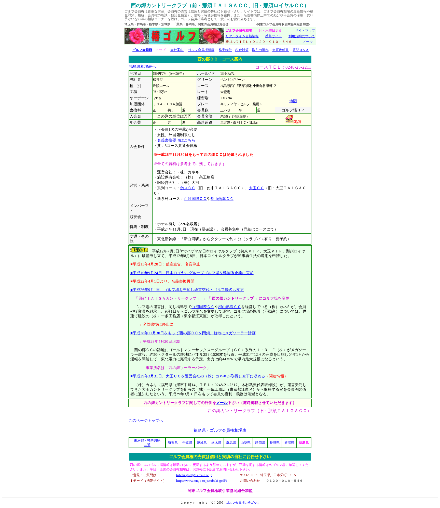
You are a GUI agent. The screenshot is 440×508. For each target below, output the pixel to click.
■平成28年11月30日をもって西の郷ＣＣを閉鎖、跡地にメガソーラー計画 (193, 333)
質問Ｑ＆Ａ (301, 50)
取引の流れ (260, 50)
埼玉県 (173, 442)
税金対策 (242, 50)
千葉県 (187, 442)
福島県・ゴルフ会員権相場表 (220, 430)
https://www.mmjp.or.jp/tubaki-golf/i (201, 480)
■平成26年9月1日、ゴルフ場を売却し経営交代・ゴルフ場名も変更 (187, 289)
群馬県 (231, 442)
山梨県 (246, 442)
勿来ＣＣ (187, 188)
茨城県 (202, 442)
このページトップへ (146, 420)
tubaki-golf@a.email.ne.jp (194, 475)
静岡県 (260, 442)
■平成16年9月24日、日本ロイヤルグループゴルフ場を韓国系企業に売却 (192, 273)
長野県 (275, 442)
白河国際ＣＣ (195, 199)
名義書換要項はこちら (176, 140)
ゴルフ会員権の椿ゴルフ (243, 502)
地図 (293, 101)
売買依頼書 (280, 50)
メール (308, 42)
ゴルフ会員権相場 (201, 50)
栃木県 (216, 442)
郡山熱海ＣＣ (222, 199)
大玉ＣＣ (256, 188)
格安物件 (225, 50)
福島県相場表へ (142, 67)
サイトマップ (305, 30)
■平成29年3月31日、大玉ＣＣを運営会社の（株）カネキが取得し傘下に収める (197, 376)
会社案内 (177, 50)
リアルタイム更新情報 (242, 36)
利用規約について (301, 36)
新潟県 (289, 442)
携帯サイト (273, 36)
